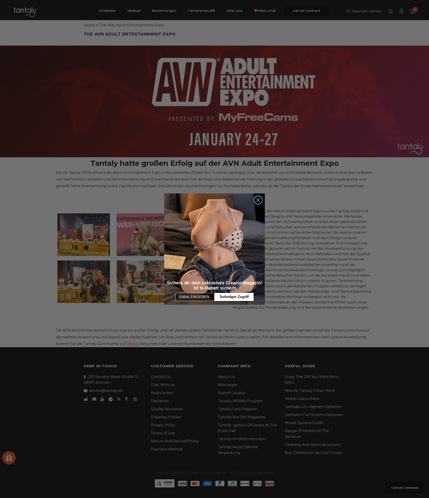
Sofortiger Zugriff (234, 297)
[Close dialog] (258, 200)
